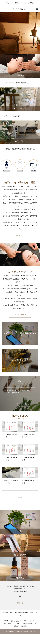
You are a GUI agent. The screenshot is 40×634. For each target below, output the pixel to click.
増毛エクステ (7, 623)
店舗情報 (20, 603)
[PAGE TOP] (20, 507)
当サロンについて (20, 235)
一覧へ (20, 497)
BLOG (12, 442)
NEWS (30, 442)
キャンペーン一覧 (20, 404)
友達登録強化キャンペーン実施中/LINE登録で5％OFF (18, 392)
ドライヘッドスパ (28, 621)
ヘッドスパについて (20, 315)
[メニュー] (37, 9)
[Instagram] (20, 596)
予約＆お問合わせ (27, 623)
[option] (20, 33)
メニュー (16, 623)
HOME (6, 621)
